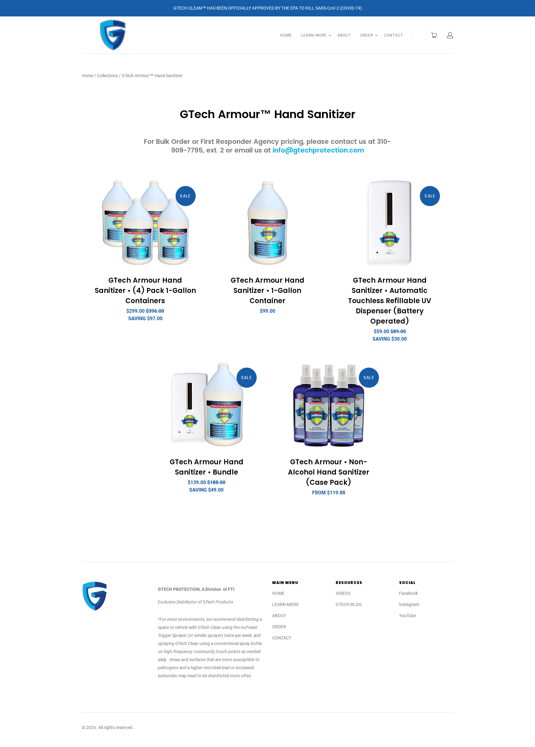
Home (87, 75)
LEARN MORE (314, 35)
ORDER (366, 35)
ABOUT (344, 35)
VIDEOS (343, 593)
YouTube (407, 615)
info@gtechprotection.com (318, 150)
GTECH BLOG (349, 604)
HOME (286, 35)
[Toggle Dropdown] (329, 35)
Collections (107, 75)
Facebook (408, 593)
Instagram (409, 604)
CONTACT (393, 35)
